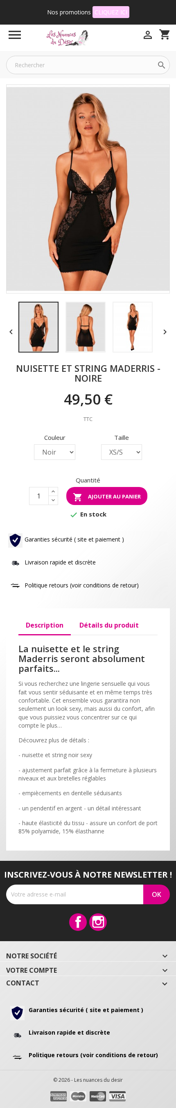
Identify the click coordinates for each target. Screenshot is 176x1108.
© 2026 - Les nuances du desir (88, 1079)
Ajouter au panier (107, 497)
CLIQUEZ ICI (111, 12)
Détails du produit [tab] (109, 625)
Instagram (98, 922)
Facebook (78, 922)
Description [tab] (44, 625)
